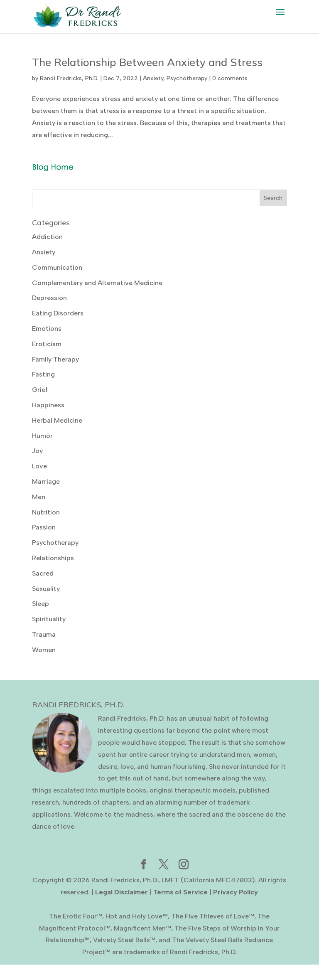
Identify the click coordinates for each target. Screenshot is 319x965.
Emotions (46, 328)
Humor (42, 436)
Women (44, 650)
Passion (44, 527)
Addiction (47, 237)
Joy (37, 451)
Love (39, 466)
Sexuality (46, 589)
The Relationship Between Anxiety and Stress (147, 62)
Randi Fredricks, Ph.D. (69, 78)
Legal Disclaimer (121, 892)
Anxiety (153, 78)
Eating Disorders (57, 313)
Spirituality (49, 619)
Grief (40, 390)
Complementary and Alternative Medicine (97, 283)
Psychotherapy (187, 78)
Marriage (46, 481)
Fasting (43, 374)
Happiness (48, 405)
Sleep (40, 604)
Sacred (43, 573)
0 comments (230, 78)
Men (38, 497)
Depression (49, 298)
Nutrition (46, 512)
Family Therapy (55, 359)
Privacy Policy (235, 892)
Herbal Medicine (57, 420)
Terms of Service (180, 892)
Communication (57, 267)
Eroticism (46, 344)
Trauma (44, 634)
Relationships (53, 558)
